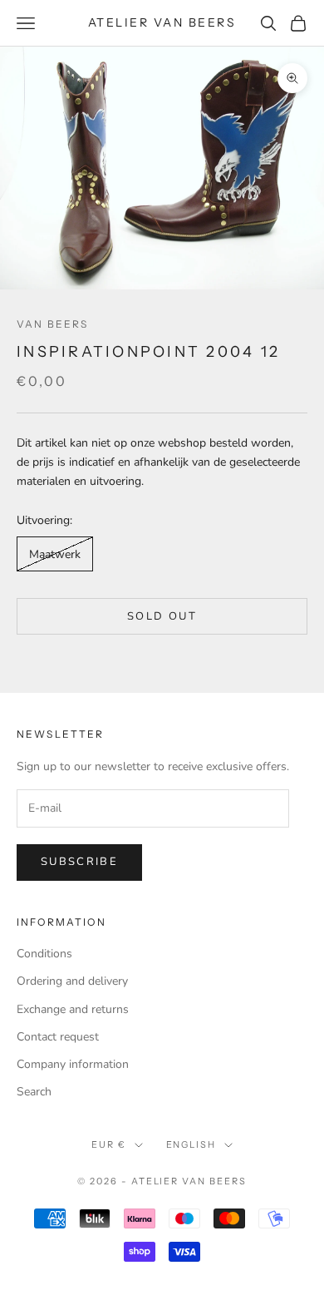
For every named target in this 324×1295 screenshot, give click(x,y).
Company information (73, 1064)
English (191, 1144)
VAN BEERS (52, 324)
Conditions (44, 953)
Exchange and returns (73, 1009)
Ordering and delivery (72, 981)
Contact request (58, 1037)
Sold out (162, 616)
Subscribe (79, 861)
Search (34, 1092)
